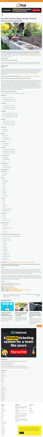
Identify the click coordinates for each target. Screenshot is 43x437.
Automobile (3, 372)
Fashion (2, 382)
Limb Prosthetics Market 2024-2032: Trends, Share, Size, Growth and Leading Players (35, 314)
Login (30, 406)
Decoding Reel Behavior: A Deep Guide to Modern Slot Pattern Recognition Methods (14, 361)
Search (39, 326)
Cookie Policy (37, 430)
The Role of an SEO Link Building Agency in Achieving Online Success (7, 314)
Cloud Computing (3, 375)
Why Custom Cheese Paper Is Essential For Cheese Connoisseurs (21, 314)
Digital (2, 379)
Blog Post (30, 410)
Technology (3, 399)
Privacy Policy (31, 411)
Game (2, 385)
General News (3, 387)
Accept (22, 432)
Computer (2, 377)
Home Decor (3, 390)
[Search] (41, 15)
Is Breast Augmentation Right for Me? (7, 364)
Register (30, 408)
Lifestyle (2, 392)
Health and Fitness (4, 389)
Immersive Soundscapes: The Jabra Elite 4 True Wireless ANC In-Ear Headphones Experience (15, 367)
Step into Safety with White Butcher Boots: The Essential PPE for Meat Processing (14, 366)
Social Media (3, 397)
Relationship (3, 395)
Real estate (3, 394)
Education (2, 380)
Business (2, 374)
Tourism (2, 400)
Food (2, 384)
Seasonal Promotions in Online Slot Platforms (8, 362)
